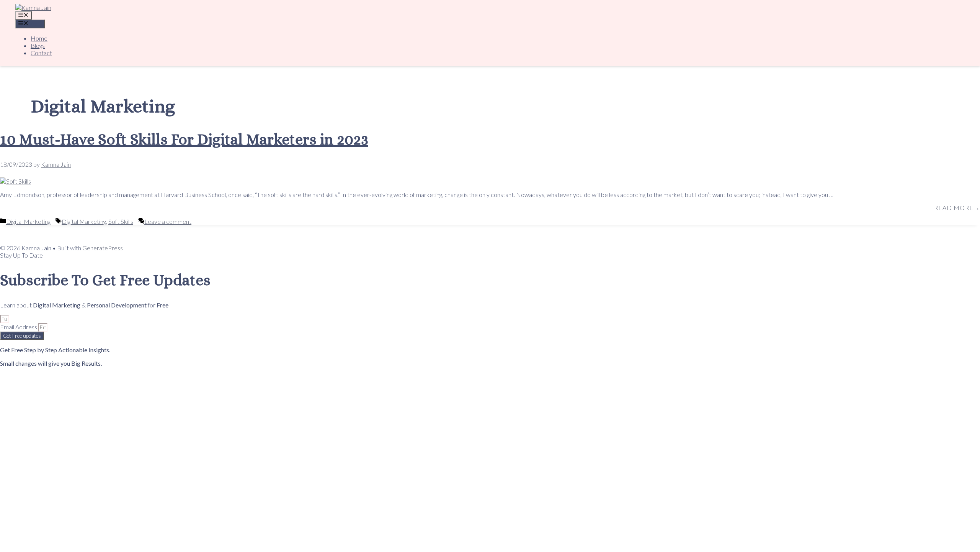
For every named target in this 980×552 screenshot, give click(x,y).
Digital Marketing (28, 221)
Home (39, 38)
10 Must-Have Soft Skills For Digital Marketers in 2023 (184, 139)
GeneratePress (102, 247)
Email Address (19, 326)
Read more (953, 207)
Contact (41, 52)
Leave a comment (167, 221)
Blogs (38, 45)
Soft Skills (120, 221)
